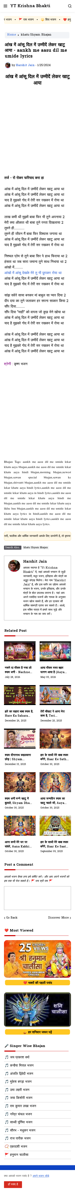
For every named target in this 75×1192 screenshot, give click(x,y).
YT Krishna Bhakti (30, 6)
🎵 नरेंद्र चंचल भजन (18, 1114)
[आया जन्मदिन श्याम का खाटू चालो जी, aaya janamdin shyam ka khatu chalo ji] (55, 782)
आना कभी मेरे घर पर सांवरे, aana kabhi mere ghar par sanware (17, 844)
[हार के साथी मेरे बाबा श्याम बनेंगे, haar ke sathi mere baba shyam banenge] (55, 739)
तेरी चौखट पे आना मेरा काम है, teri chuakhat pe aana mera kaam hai (54, 714)
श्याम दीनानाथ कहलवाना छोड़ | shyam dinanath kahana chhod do (18, 757)
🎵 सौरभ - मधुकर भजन (20, 1130)
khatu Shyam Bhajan (36, 35)
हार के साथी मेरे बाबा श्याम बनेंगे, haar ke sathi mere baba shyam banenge (54, 757)
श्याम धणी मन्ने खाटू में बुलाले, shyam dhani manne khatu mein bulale (19, 801)
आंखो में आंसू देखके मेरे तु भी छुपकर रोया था (33, 273)
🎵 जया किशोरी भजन (18, 1098)
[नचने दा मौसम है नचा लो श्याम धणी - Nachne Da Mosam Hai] (20, 651)
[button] (5, 6)
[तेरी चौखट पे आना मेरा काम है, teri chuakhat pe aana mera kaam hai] (55, 695)
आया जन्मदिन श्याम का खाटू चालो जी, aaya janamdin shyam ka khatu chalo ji (54, 801)
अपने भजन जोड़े (41, 1176)
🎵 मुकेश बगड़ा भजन (18, 1082)
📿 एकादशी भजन (16, 1146)
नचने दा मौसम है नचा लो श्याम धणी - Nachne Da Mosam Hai (18, 670)
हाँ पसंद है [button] (13, 1184)
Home (11, 35)
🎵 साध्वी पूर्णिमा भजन (18, 1122)
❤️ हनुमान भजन (62, 20)
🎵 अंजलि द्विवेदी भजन (19, 1074)
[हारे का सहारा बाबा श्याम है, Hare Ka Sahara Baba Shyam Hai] (20, 695)
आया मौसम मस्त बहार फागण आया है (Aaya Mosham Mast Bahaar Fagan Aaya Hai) (54, 670)
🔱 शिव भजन (38, 20)
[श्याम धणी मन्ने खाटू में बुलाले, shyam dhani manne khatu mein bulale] (20, 782)
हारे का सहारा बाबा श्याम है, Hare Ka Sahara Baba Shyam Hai (19, 714)
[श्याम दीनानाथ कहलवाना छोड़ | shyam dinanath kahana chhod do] (20, 739)
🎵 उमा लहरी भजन (17, 1090)
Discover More (58, 918)
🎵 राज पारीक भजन (18, 1138)
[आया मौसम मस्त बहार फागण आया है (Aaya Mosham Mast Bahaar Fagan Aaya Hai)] (55, 651)
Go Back (12, 918)
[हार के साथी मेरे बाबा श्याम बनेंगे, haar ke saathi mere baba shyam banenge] (55, 826)
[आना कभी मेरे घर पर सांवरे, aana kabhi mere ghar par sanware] (20, 826)
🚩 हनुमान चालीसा (16, 1155)
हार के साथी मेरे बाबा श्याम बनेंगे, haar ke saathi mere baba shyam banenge (54, 844)
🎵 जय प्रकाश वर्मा (17, 1057)
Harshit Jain (35, 561)
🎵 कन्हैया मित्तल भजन (19, 1065)
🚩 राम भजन (16, 20)
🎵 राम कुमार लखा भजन (20, 1106)
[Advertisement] (37, 132)
